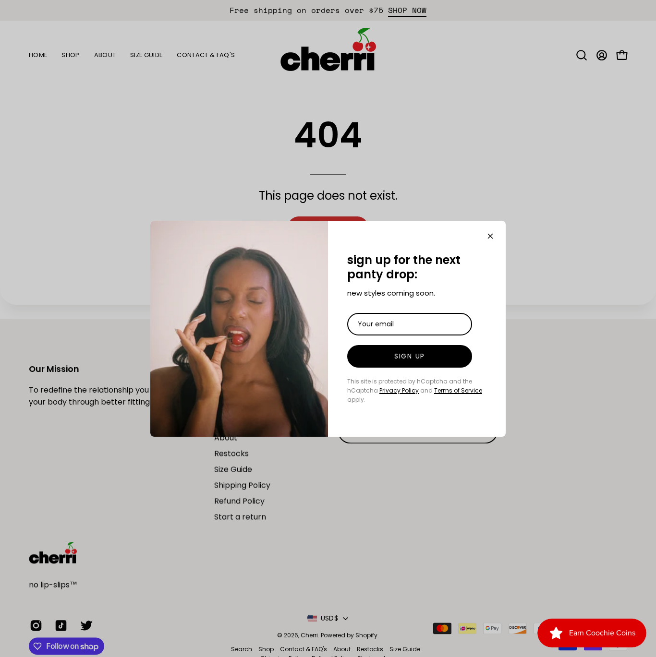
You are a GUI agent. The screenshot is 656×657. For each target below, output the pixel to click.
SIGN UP (409, 356)
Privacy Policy (399, 390)
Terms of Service (458, 390)
